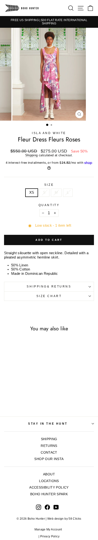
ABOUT (49, 474)
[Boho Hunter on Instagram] (38, 507)
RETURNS (49, 446)
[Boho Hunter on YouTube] (56, 507)
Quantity (49, 205)
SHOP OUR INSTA (49, 459)
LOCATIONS (49, 481)
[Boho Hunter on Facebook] (47, 507)
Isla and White (49, 133)
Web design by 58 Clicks (64, 518)
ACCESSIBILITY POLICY (49, 487)
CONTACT (49, 452)
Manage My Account (49, 529)
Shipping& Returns (49, 286)
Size (49, 184)
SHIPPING (49, 439)
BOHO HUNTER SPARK (49, 494)
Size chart (49, 296)
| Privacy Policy (49, 536)
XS (31, 192)
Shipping (31, 155)
